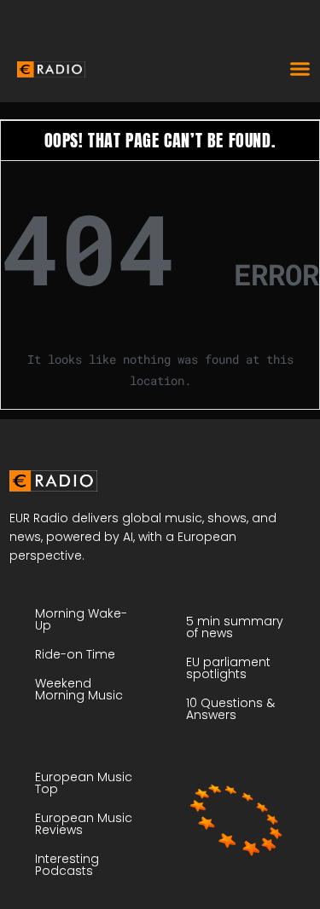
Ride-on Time (75, 654)
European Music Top (83, 782)
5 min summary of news (234, 627)
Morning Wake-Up (81, 619)
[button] (300, 68)
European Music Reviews (83, 823)
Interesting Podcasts (67, 864)
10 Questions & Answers (230, 708)
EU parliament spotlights (228, 667)
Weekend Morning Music (79, 689)
